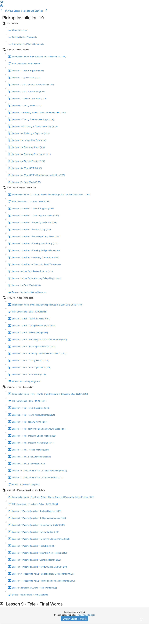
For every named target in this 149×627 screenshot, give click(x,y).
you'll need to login (86, 614)
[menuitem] (1, 6)
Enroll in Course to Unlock (74, 618)
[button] (1, 2)
